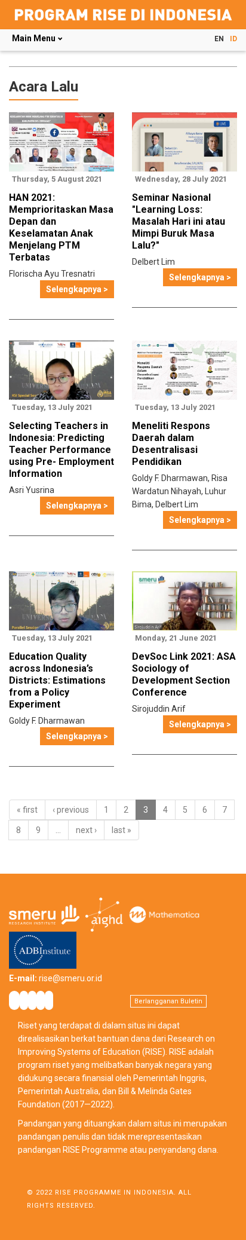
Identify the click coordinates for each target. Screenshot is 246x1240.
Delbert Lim (153, 262)
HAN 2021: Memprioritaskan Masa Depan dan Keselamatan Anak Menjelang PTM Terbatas (61, 227)
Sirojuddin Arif (159, 709)
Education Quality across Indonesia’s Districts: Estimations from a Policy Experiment (57, 680)
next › (86, 830)
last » (121, 830)
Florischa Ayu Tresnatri (52, 273)
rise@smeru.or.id (70, 978)
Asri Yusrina (31, 490)
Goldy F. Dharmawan (170, 478)
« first (27, 810)
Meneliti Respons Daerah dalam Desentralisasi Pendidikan (171, 443)
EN (219, 39)
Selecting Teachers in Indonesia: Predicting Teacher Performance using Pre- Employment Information (61, 449)
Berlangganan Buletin (168, 1001)
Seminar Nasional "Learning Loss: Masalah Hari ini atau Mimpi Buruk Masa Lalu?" (178, 221)
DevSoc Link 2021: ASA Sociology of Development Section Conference (184, 674)
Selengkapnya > (77, 289)
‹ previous (71, 810)
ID (233, 39)
